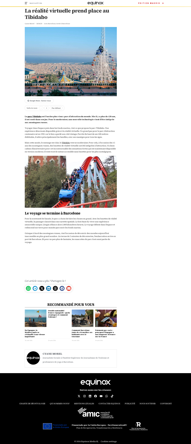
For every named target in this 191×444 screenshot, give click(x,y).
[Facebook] (95, 396)
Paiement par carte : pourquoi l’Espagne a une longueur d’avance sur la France (105, 333)
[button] (28, 288)
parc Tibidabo (35, 116)
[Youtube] (101, 396)
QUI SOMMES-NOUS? (60, 403)
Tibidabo (66, 142)
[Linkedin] (90, 396)
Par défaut (56, 108)
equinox (95, 3)
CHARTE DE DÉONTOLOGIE (32, 403)
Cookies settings (109, 441)
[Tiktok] (112, 396)
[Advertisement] (71, 261)
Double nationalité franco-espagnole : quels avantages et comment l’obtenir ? (59, 313)
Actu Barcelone (50, 23)
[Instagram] (84, 396)
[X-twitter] (79, 396)
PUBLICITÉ (130, 403)
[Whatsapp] (106, 396)
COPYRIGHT (166, 403)
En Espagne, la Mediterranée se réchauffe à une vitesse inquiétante (35, 333)
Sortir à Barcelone (63, 23)
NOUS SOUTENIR (148, 403)
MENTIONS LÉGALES (84, 403)
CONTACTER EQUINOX (109, 403)
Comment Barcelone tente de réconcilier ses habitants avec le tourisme (82, 333)
